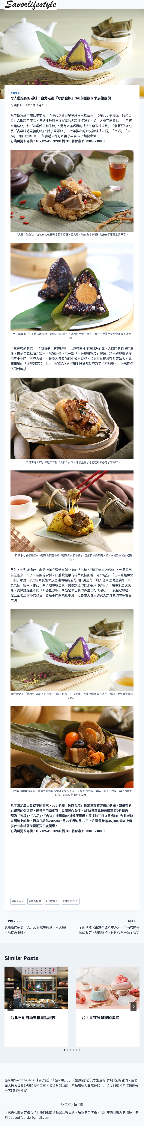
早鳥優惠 (35, 901)
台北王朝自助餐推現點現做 (33, 1018)
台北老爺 (18, 901)
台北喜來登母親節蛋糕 (100, 1018)
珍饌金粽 (52, 901)
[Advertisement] (72, 866)
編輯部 (18, 105)
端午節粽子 (70, 901)
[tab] (64, 1050)
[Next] (133, 1006)
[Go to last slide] (11, 1006)
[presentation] (36, 988)
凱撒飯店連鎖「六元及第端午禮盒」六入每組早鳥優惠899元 (36, 926)
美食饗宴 (15, 92)
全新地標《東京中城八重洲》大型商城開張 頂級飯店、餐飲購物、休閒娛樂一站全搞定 (109, 926)
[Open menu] (136, 5)
